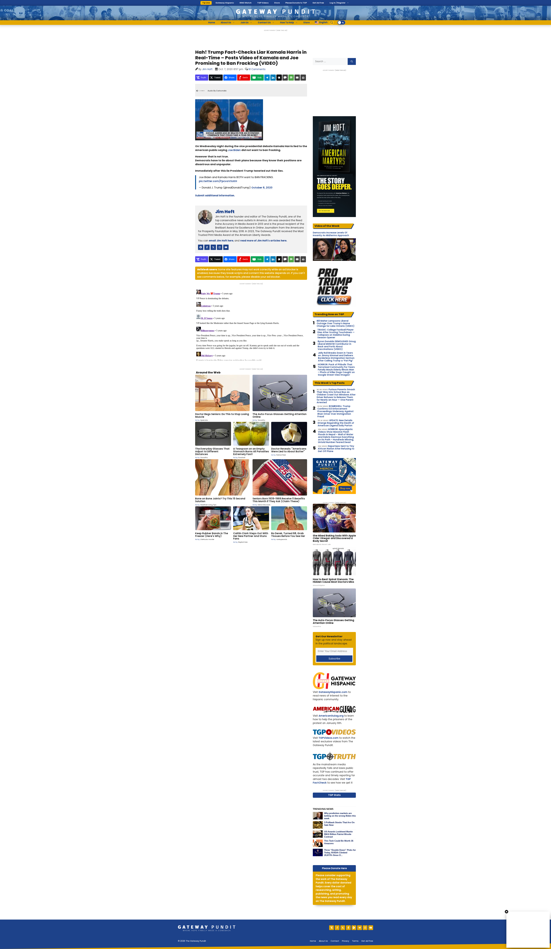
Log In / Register (338, 2)
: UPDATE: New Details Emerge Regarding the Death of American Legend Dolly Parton (336, 423)
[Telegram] (359, 927)
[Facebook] (348, 927)
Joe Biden (234, 150)
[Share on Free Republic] (279, 78)
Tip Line (206, 2)
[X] (342, 927)
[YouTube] (370, 927)
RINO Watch (246, 2)
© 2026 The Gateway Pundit (192, 941)
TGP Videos (262, 2)
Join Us (244, 22)
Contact (335, 941)
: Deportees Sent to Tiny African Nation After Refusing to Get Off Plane (336, 449)
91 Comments (256, 69)
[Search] (352, 61)
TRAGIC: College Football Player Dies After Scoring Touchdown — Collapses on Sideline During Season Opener (336, 333)
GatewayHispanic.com (333, 692)
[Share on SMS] (291, 78)
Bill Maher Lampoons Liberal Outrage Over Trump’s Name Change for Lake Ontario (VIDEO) (335, 323)
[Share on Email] (297, 78)
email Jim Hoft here (221, 240)
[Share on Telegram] (267, 78)
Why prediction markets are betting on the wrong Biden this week (340, 816)
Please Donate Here (334, 868)
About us (323, 941)
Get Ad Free (318, 2)
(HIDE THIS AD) (281, 30)
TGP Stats (334, 795)
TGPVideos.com (328, 738)
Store (277, 2)
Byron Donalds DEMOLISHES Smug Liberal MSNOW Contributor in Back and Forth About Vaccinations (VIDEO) (337, 345)
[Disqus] (251, 324)
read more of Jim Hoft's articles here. (263, 240)
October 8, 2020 (261, 187)
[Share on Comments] (285, 78)
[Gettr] (337, 927)
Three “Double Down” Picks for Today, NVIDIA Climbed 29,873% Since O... (340, 852)
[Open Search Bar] (331, 22)
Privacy (345, 941)
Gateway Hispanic (225, 2)
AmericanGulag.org (331, 715)
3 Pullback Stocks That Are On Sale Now (339, 823)
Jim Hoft (224, 212)
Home (211, 22)
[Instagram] (365, 927)
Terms (355, 941)
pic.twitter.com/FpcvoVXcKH (218, 181)
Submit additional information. (215, 195)
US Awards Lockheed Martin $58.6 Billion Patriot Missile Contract (338, 834)
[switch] (341, 22)
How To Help (287, 22)
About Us (226, 22)
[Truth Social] (331, 927)
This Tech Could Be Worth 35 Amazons (338, 842)
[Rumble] (354, 927)
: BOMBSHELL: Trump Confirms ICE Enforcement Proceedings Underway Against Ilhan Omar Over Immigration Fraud (335, 411)
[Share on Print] (303, 78)
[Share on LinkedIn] (273, 78)
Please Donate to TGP (296, 2)
